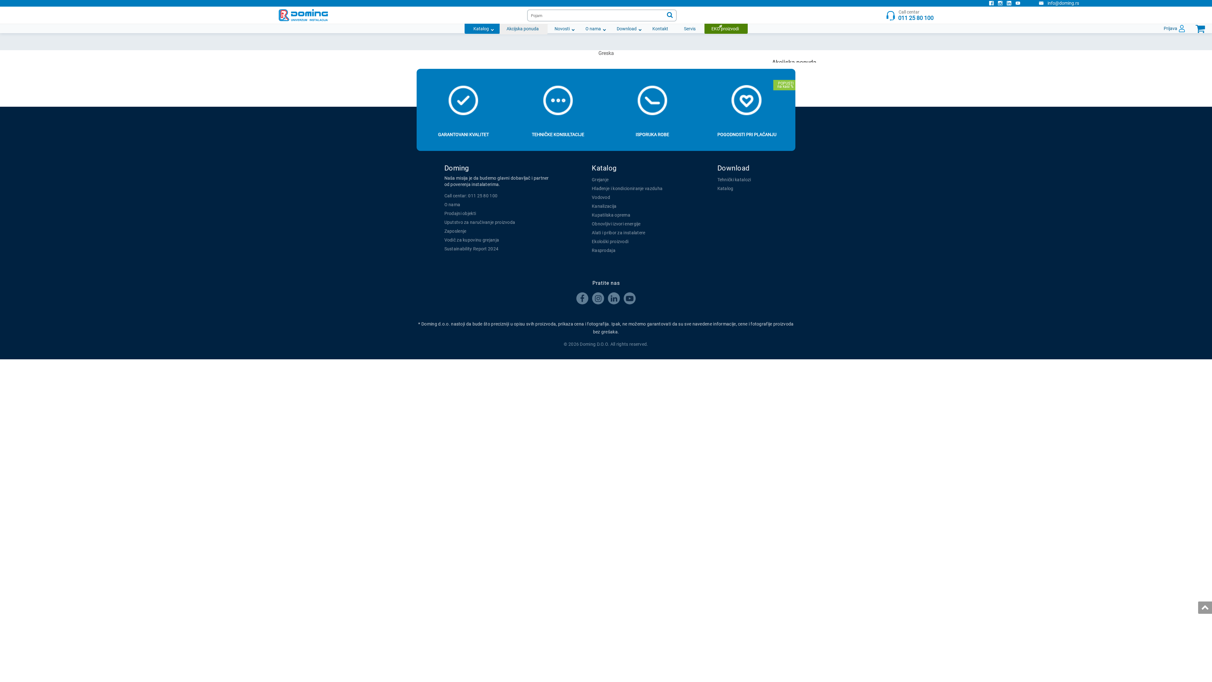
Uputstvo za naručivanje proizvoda (479, 222)
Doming (456, 168)
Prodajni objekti (460, 213)
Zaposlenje (455, 231)
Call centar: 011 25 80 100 (471, 195)
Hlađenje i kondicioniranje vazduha (627, 188)
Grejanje (600, 179)
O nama (593, 28)
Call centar (916, 15)
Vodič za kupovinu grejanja (471, 239)
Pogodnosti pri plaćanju (746, 134)
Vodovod (601, 197)
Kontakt (660, 28)
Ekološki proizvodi (610, 241)
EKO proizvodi (725, 28)
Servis (690, 28)
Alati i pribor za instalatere (618, 232)
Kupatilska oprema (611, 215)
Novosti (562, 28)
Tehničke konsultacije (558, 134)
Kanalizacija (604, 206)
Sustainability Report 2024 (471, 248)
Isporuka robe (652, 134)
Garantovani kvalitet (463, 134)
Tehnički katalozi (734, 179)
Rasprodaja (603, 250)
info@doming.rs (1063, 3)
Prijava (1170, 28)
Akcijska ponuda (523, 28)
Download (627, 28)
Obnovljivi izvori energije (616, 223)
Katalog (481, 28)
